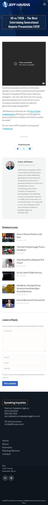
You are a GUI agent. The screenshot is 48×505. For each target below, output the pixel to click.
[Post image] (8, 237)
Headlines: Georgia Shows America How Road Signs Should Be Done (29, 288)
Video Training (7, 468)
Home (5, 440)
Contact (6, 454)
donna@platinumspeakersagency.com (22, 416)
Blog (3, 465)
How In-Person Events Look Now (29, 236)
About (5, 444)
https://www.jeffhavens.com (26, 165)
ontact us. (8, 128)
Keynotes (7, 447)
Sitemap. (38, 501)
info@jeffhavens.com (14, 424)
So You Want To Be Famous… (30, 272)
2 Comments (24, 137)
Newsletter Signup (9, 471)
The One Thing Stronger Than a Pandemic (31, 248)
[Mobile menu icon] (44, 4)
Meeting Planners (11, 450)
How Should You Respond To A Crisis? (30, 261)
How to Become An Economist (31, 299)
